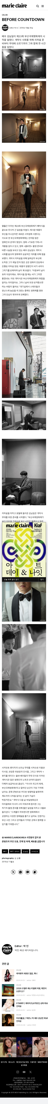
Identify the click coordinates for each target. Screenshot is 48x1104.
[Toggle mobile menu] (42, 6)
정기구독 (4, 1062)
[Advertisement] (24, 906)
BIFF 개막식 (14, 851)
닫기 (42, 579)
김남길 (25, 851)
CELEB (5, 15)
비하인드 (34, 851)
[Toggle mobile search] (37, 6)
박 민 (16, 28)
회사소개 (11, 1062)
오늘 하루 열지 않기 (11, 579)
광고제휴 (24, 1065)
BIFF (5, 851)
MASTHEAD (42, 1062)
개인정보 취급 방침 (22, 1062)
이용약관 (33, 1062)
